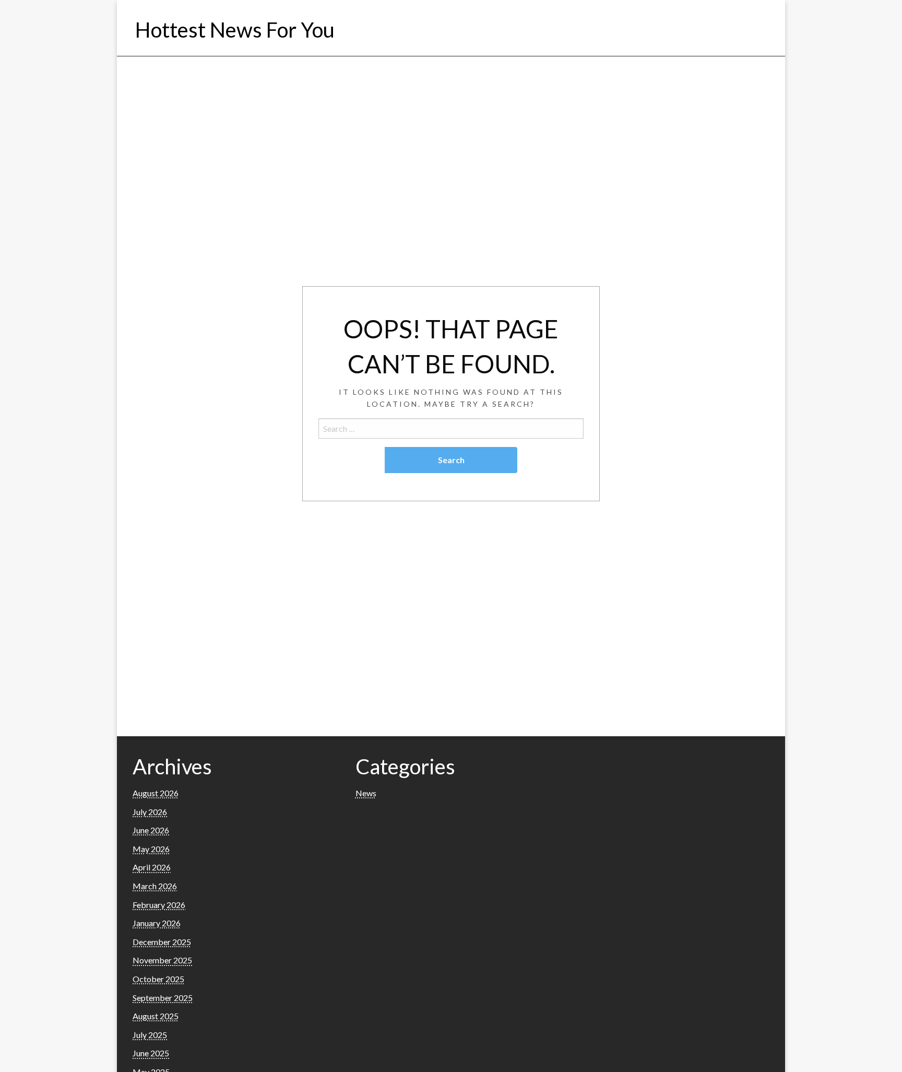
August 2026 (156, 793)
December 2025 (162, 942)
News (365, 793)
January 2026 (157, 923)
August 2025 (156, 1016)
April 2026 (152, 867)
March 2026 (155, 886)
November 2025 (162, 960)
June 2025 (151, 1053)
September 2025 (163, 998)
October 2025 (158, 979)
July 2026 (150, 812)
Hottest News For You (235, 29)
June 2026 (151, 830)
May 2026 (151, 849)
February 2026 (159, 905)
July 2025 (150, 1035)
